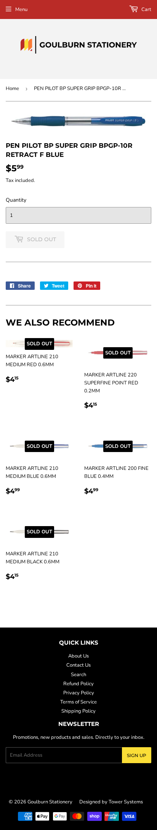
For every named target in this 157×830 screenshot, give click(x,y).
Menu (21, 9)
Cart (145, 9)
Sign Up (136, 755)
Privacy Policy (78, 692)
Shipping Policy (78, 711)
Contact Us (78, 665)
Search (78, 674)
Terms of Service (78, 702)
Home (12, 88)
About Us (78, 656)
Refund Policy (78, 683)
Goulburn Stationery (49, 801)
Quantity (16, 200)
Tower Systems (126, 801)
